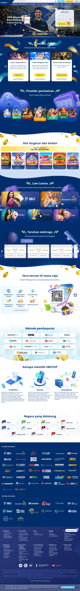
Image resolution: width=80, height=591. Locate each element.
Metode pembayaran (68, 538)
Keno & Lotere (45, 4)
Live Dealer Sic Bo (23, 538)
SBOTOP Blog (67, 547)
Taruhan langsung (7, 536)
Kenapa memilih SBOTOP (69, 534)
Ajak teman (18, 75)
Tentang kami (67, 533)
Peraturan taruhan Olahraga (23, 551)
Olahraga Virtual (23, 4)
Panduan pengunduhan (20, 310)
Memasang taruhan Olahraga (53, 550)
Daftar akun (70, 1)
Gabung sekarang (61, 75)
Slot (38, 4)
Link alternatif (6, 556)
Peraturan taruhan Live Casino (24, 554)
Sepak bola (6, 534)
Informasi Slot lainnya (38, 534)
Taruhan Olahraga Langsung (46, 569)
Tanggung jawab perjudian (67, 537)
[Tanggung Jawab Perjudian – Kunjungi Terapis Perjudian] (20, 565)
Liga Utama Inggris (22, 574)
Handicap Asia (72, 571)
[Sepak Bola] (35, 241)
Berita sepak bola (68, 548)
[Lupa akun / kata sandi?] (55, 1)
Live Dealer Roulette (23, 537)
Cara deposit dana (53, 548)
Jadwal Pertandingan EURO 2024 (38, 553)
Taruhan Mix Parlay (8, 537)
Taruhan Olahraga (7, 533)
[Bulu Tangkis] (57, 241)
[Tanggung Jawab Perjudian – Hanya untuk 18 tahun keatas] (30, 565)
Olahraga (15, 4)
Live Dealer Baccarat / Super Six (23, 535)
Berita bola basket (68, 550)
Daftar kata (6, 554)
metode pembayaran (49, 576)
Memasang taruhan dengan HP (53, 555)
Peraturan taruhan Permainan (23, 557)
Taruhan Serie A (37, 550)
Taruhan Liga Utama (38, 547)
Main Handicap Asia (53, 552)
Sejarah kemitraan (68, 540)
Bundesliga (40, 574)
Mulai (30, 204)
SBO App (51, 533)
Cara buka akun (52, 547)
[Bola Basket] (40, 241)
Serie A (44, 574)
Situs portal (6, 557)
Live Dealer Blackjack (23, 540)
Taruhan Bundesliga (38, 551)
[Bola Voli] (53, 241)
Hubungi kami (7, 549)
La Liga (35, 574)
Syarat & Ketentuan (18, 79)
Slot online (36, 533)
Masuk (61, 1)
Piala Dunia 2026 (37, 555)
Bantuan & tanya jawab (9, 550)
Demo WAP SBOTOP (53, 536)
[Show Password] (70, 19)
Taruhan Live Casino (23, 533)
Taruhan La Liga (37, 548)
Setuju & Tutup (68, 587)
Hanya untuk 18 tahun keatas (23, 560)
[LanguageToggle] (77, 1)
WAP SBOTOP (52, 534)
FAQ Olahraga (7, 553)
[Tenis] (48, 241)
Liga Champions (30, 574)
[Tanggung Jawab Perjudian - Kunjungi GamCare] (25, 565)
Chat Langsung (7, 551)
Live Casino (32, 4)
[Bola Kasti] (44, 241)
